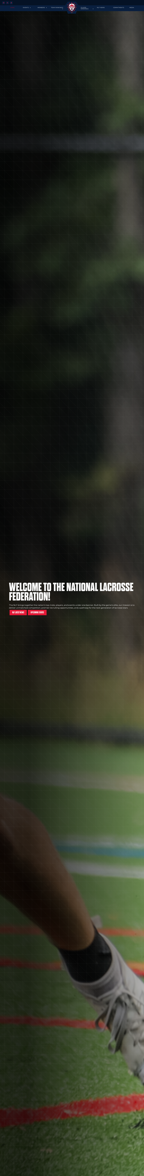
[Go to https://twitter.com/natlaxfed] (7, 2)
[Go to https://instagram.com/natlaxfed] (3, 2)
